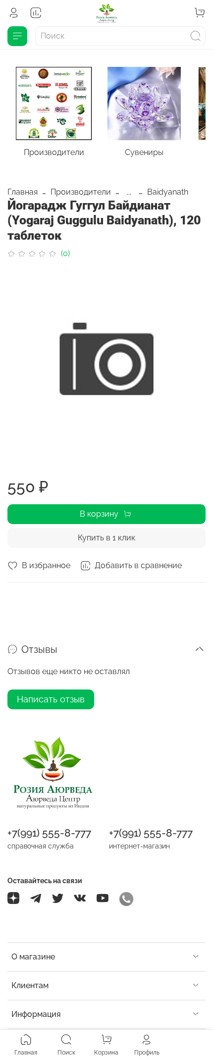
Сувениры (144, 152)
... (129, 192)
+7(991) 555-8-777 (49, 833)
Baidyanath (167, 192)
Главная (22, 192)
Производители (54, 152)
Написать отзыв (51, 699)
